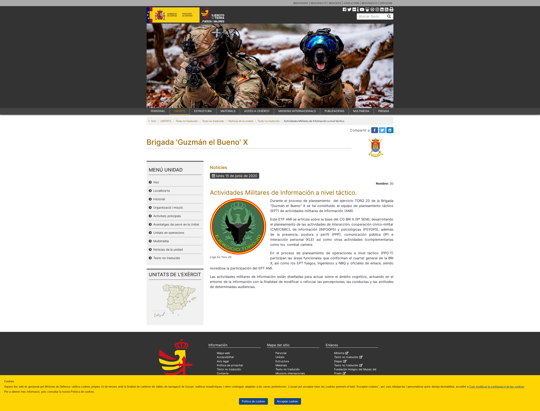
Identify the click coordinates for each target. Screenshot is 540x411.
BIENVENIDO (300, 3)
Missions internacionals (290, 373)
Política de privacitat (230, 365)
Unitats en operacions (168, 232)
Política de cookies (253, 401)
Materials (281, 365)
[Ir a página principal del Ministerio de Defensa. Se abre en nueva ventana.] (173, 14)
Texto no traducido (187, 121)
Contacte (222, 373)
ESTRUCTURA (203, 111)
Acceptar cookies (287, 401)
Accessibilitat (225, 357)
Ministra (339, 353)
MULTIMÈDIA (361, 111)
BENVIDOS (335, 3)
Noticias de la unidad (240, 121)
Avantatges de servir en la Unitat (175, 224)
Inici (153, 121)
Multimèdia (160, 241)
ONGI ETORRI (351, 3)
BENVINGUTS (319, 3)
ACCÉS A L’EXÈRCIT (257, 111)
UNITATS (179, 111)
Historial (158, 199)
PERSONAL (158, 111)
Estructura (282, 361)
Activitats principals (166, 216)
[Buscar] (389, 16)
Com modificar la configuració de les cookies (496, 386)
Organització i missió (167, 207)
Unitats (280, 357)
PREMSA (383, 111)
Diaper (338, 361)
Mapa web (223, 353)
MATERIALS (228, 111)
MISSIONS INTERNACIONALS (297, 111)
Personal (280, 353)
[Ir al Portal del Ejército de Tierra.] (217, 14)
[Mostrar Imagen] (238, 226)
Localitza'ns (161, 190)
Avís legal (223, 361)
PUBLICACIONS (334, 111)
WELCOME (386, 3)
